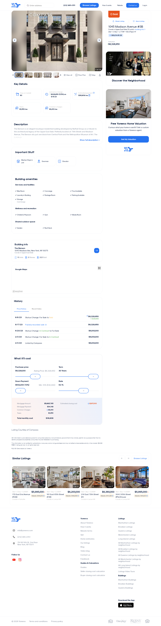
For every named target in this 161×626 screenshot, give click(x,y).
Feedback (84, 559)
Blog (82, 547)
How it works (106, 5)
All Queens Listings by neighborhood (133, 555)
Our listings (85, 543)
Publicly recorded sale (35, 325)
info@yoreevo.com (25, 530)
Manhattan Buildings (127, 580)
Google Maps (21, 269)
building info (139, 29)
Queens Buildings (125, 588)
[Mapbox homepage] (17, 291)
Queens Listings (125, 531)
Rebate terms (86, 531)
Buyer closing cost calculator (92, 575)
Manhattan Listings (126, 523)
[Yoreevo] (16, 521)
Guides (83, 567)
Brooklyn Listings (125, 527)
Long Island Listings (126, 539)
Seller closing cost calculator (92, 571)
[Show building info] (96, 250)
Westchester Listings (127, 535)
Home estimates (87, 539)
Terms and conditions (38, 621)
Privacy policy (57, 621)
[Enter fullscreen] (99, 268)
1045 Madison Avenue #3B (125, 26)
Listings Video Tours (126, 571)
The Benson (20, 248)
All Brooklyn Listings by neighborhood (127, 550)
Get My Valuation (128, 139)
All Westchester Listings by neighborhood (129, 560)
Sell (81, 535)
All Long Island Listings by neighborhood (129, 566)
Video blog (85, 551)
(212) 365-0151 (69, 5)
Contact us (133, 5)
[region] (57, 279)
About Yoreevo (86, 523)
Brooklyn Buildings (126, 584)
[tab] (21, 309)
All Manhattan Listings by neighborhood (129, 544)
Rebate (120, 5)
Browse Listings (89, 5)
